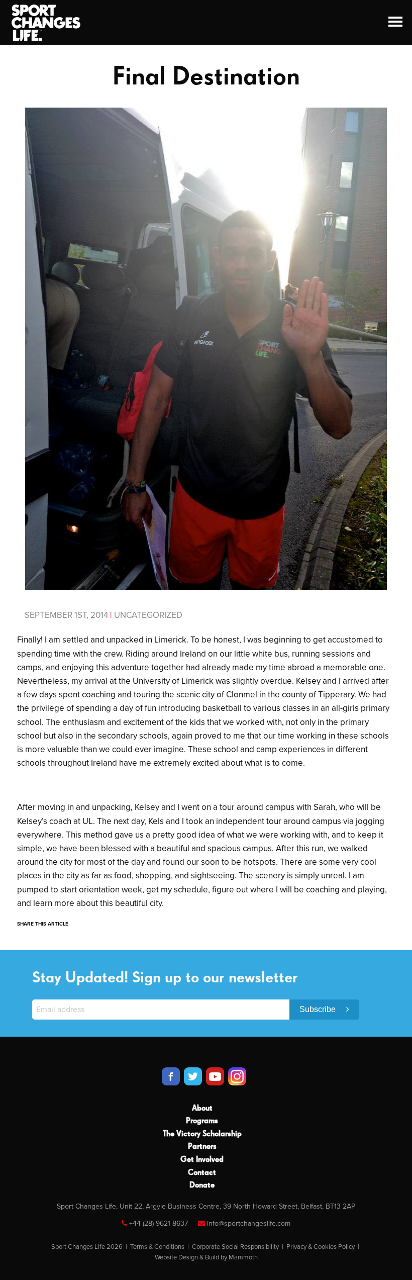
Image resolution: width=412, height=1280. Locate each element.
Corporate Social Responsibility (235, 1247)
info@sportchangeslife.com (248, 1223)
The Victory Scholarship (202, 1134)
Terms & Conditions (157, 1247)
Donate (202, 1185)
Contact (202, 1173)
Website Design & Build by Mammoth (206, 1257)
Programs (202, 1121)
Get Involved (202, 1160)
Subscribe (318, 1009)
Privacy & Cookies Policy (320, 1247)
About (202, 1109)
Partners (202, 1147)
